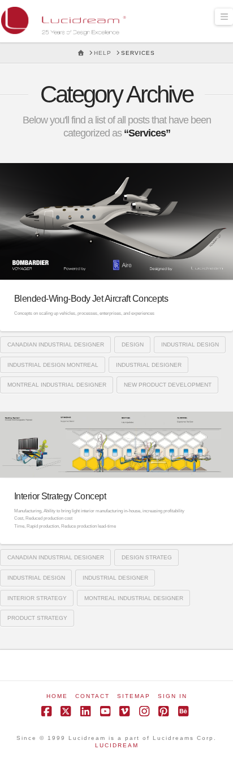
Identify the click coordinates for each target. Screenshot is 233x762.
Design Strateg (147, 557)
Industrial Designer (149, 365)
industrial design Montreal (52, 365)
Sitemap (133, 696)
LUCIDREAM (117, 745)
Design (133, 344)
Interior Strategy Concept (60, 496)
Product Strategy (37, 618)
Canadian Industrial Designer (55, 344)
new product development (168, 385)
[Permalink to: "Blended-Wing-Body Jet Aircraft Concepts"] (116, 221)
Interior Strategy (37, 598)
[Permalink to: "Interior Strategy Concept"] (116, 444)
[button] (224, 16)
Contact (92, 696)
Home (57, 696)
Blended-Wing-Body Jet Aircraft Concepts (91, 298)
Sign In (172, 696)
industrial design (190, 344)
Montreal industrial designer (56, 385)
